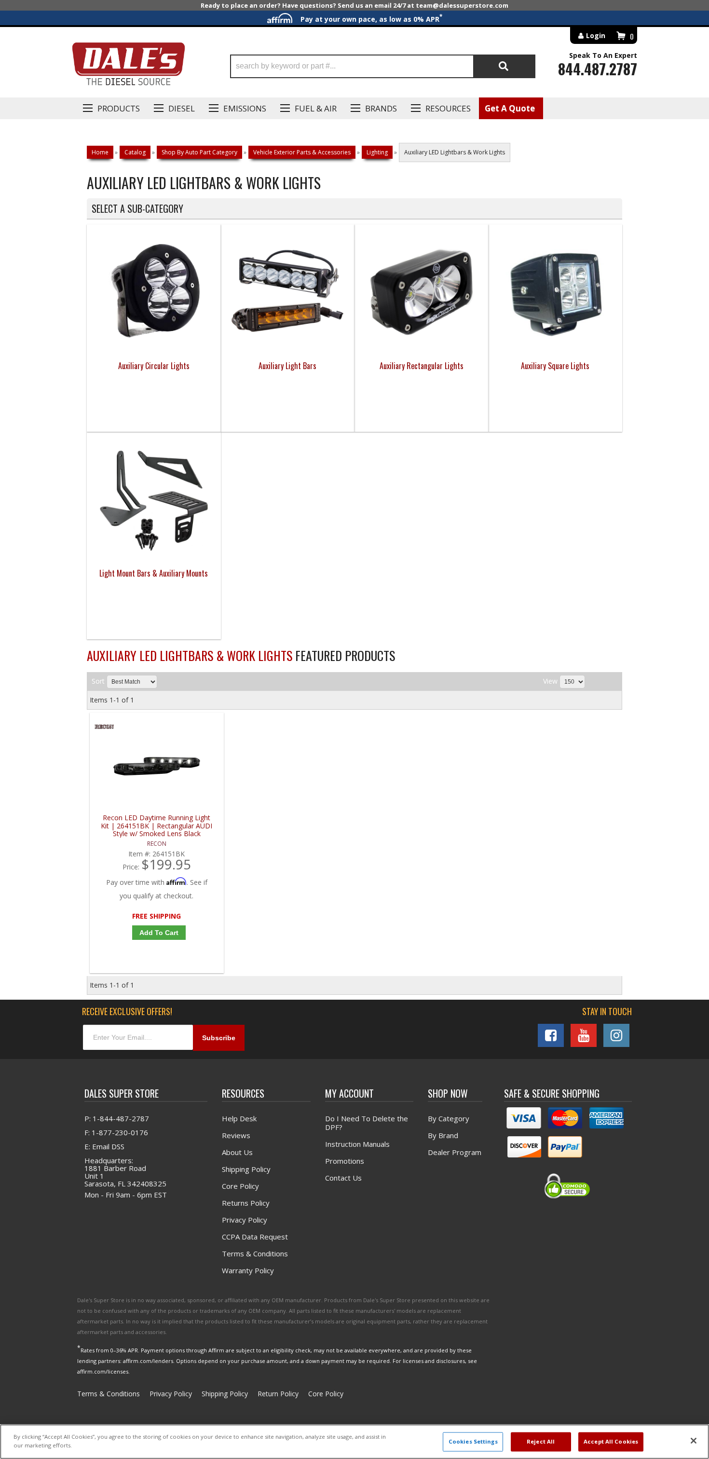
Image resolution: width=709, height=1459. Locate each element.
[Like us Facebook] (551, 1035)
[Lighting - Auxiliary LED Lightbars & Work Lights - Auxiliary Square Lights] (555, 346)
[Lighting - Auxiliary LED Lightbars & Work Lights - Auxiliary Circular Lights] (153, 346)
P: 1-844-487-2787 (116, 1118)
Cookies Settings (473, 1441)
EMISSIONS (244, 108)
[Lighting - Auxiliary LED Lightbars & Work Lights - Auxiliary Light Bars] (288, 346)
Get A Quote (510, 108)
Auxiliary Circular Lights (154, 366)
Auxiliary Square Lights (555, 366)
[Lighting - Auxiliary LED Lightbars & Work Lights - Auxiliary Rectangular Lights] (421, 346)
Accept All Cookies (611, 1441)
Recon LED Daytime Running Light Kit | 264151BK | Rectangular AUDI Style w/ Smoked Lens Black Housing (156, 826)
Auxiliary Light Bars (287, 366)
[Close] (693, 1440)
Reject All (541, 1441)
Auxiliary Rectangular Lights (422, 366)
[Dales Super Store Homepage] (128, 66)
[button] (382, 66)
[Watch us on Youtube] (584, 1035)
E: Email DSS (104, 1146)
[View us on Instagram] (616, 1035)
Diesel (181, 108)
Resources (448, 108)
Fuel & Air (316, 108)
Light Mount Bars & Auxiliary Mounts (153, 573)
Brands (381, 108)
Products (118, 108)
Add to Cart (158, 932)
